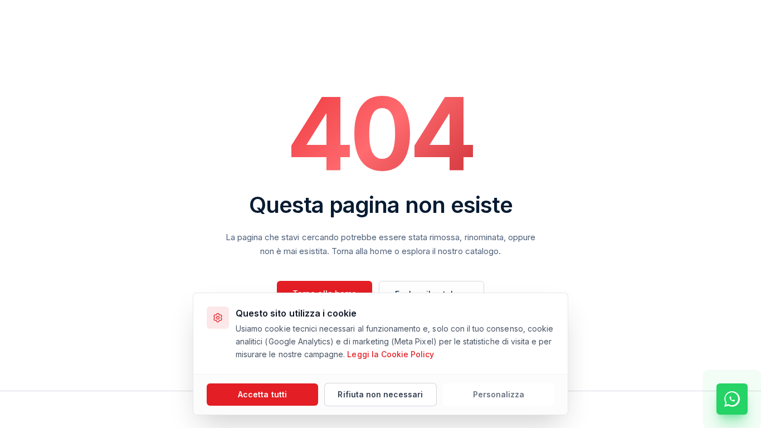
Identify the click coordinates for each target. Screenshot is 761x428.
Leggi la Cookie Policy (390, 354)
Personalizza (499, 394)
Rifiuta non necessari (380, 394)
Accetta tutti (262, 394)
